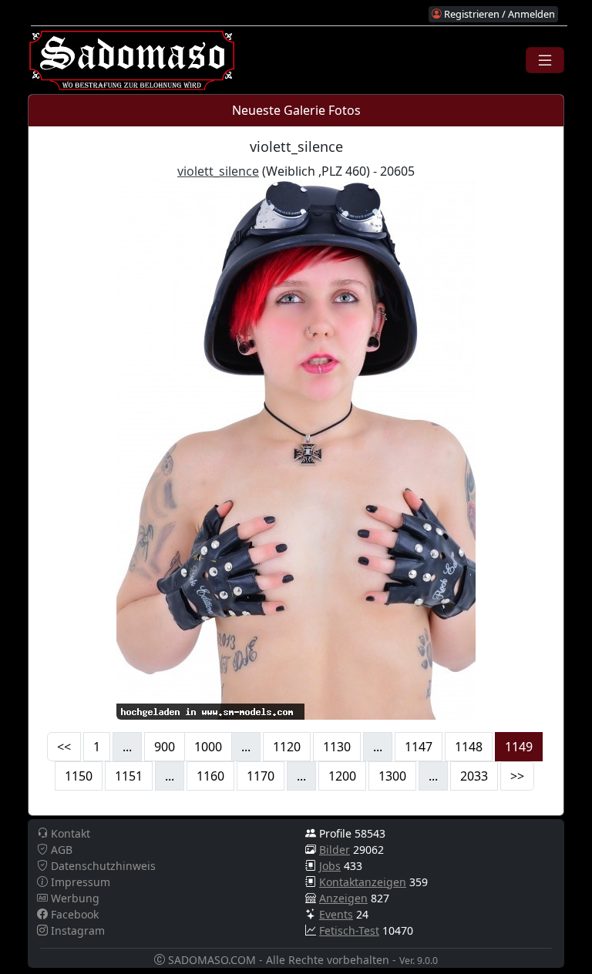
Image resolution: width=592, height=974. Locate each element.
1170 (260, 775)
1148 (469, 746)
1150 (78, 775)
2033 (474, 775)
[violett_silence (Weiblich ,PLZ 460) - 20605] (296, 448)
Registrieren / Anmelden (498, 14)
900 (164, 746)
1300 (392, 775)
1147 (418, 746)
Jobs (330, 865)
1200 (342, 775)
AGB (60, 849)
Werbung (73, 898)
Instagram (76, 930)
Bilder (334, 849)
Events (336, 914)
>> (517, 775)
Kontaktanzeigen (362, 882)
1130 (337, 746)
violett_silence (218, 171)
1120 (287, 746)
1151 (129, 775)
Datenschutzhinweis (102, 865)
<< (64, 746)
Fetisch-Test (349, 930)
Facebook (73, 914)
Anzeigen (343, 898)
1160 (210, 775)
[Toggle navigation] (545, 60)
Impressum (79, 882)
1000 (208, 746)
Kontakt (69, 833)
